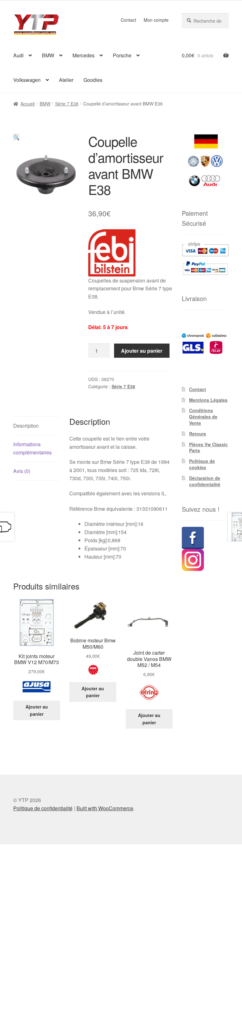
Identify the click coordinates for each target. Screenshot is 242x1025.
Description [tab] (26, 425)
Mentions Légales (208, 400)
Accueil (27, 103)
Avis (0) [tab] (21, 471)
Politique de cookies (202, 464)
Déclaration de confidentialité (204, 481)
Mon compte (156, 20)
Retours (197, 433)
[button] (16, 137)
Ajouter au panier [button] (37, 710)
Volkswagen (27, 79)
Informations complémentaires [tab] (32, 448)
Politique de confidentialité (42, 808)
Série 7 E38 (66, 103)
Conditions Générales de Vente (203, 416)
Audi (18, 55)
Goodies (93, 79)
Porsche (122, 55)
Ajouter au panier (141, 350)
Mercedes (83, 55)
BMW (48, 55)
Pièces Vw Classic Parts (208, 447)
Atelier (66, 79)
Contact (128, 20)
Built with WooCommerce (105, 808)
